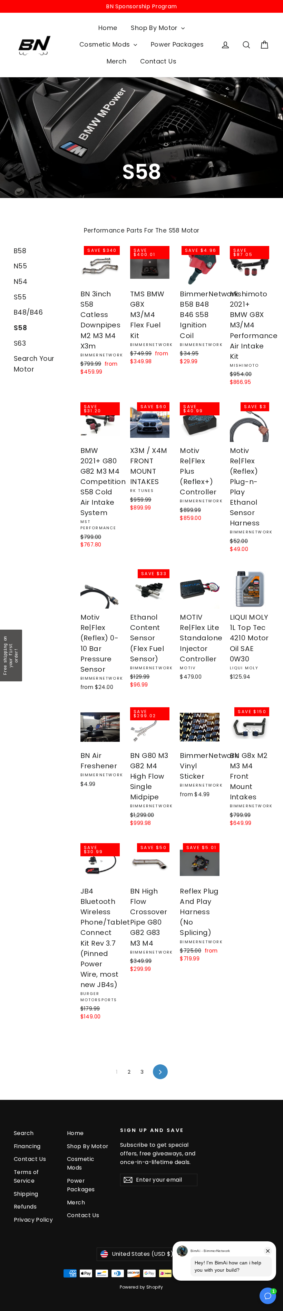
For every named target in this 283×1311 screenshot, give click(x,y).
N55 (20, 266)
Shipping (26, 1194)
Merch (116, 61)
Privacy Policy (33, 1220)
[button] (11, 655)
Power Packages (177, 44)
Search (24, 1133)
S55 (20, 297)
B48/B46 (28, 312)
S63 (20, 343)
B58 (20, 251)
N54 (20, 281)
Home (107, 27)
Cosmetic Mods (105, 44)
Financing (27, 1146)
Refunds (25, 1207)
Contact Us (158, 61)
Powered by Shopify (141, 1287)
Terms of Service (26, 1176)
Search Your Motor (34, 364)
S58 (20, 328)
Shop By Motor (155, 27)
